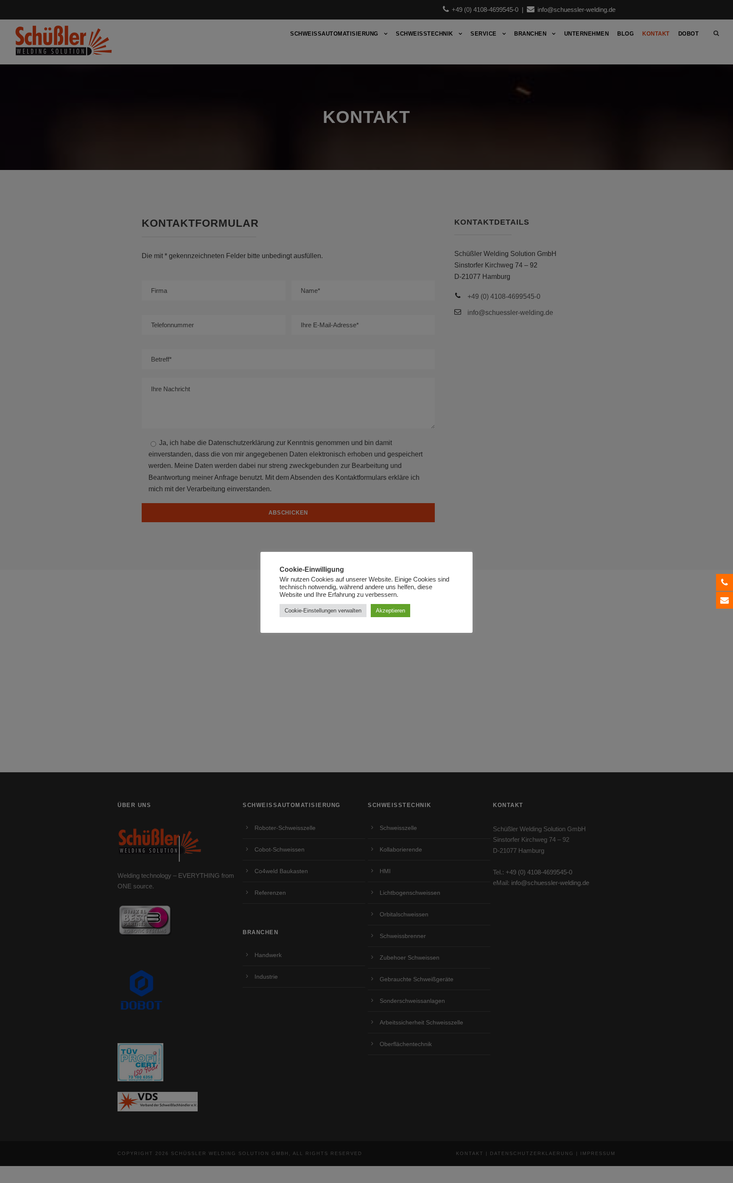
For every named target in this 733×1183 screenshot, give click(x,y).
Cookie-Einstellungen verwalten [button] (323, 610)
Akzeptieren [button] (390, 610)
